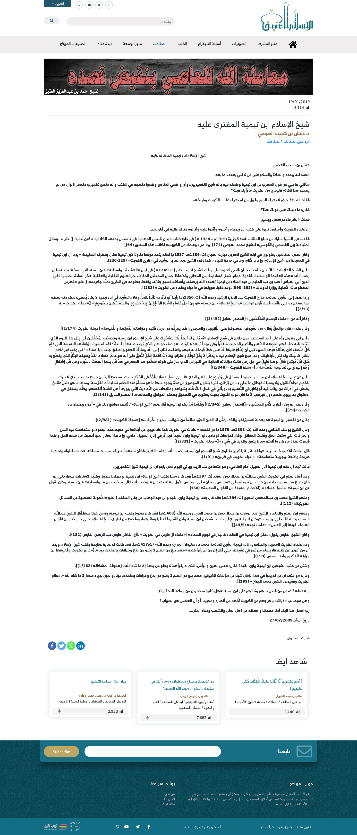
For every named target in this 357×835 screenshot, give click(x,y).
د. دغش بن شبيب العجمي (284, 133)
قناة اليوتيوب (166, 804)
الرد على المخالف (296, 141)
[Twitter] (61, 645)
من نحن (170, 794)
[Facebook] (52, 645)
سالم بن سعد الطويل (289, 696)
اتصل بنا (169, 799)
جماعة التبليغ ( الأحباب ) (250, 701)
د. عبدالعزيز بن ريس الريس (197, 696)
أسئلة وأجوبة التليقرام (200, 701)
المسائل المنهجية (189, 707)
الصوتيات (96, 701)
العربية (59, 3)
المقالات (273, 141)
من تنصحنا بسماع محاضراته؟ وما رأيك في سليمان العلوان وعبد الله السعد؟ (182, 685)
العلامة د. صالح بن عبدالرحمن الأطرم (102, 695)
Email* (153, 749)
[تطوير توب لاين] (62, 826)
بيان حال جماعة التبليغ (108, 681)
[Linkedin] (80, 645)
